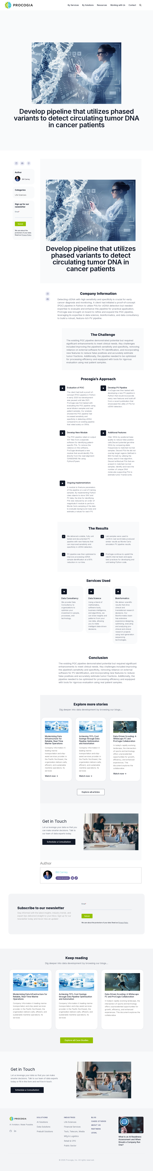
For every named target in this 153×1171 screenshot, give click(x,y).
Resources (102, 5)
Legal (94, 1133)
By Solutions (88, 5)
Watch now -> (51, 776)
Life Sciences (20, 195)
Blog (93, 1117)
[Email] (72, 878)
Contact (132, 5)
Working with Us (117, 5)
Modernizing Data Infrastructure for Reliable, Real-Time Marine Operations (54, 740)
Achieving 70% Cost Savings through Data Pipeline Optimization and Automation (89, 740)
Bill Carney (62, 872)
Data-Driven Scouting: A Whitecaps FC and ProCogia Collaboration (124, 738)
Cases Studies (98, 1121)
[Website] (76, 878)
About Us (96, 1125)
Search (142, 5)
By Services (73, 5)
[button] (16, 163)
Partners (96, 1129)
